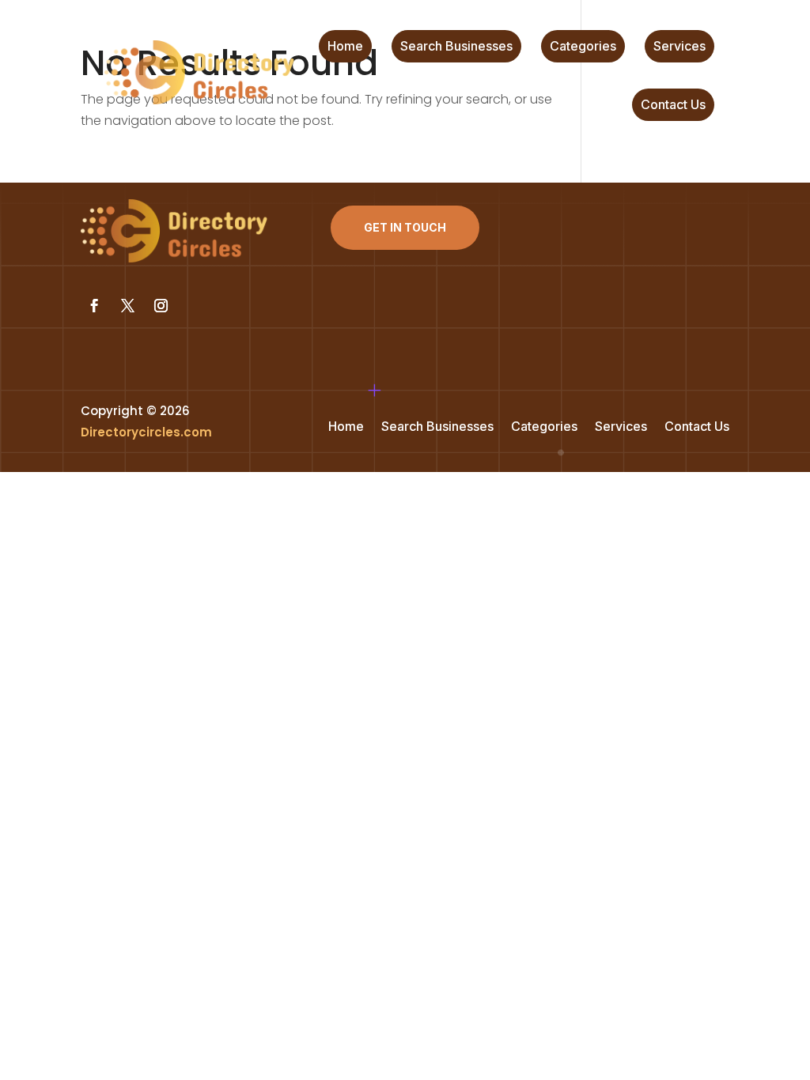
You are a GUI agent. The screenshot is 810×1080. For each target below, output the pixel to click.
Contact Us (673, 105)
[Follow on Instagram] (160, 306)
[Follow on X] (127, 306)
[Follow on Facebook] (94, 306)
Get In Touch (405, 227)
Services (679, 47)
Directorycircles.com (146, 432)
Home (345, 47)
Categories (583, 47)
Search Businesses (456, 47)
